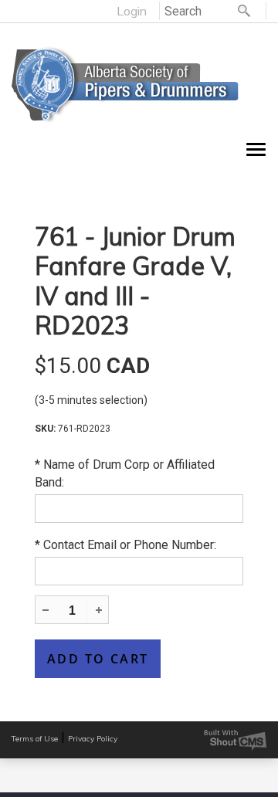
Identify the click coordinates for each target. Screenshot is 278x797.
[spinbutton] (72, 611)
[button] (98, 609)
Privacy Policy (92, 739)
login (132, 11)
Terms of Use (35, 739)
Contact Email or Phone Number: (125, 545)
